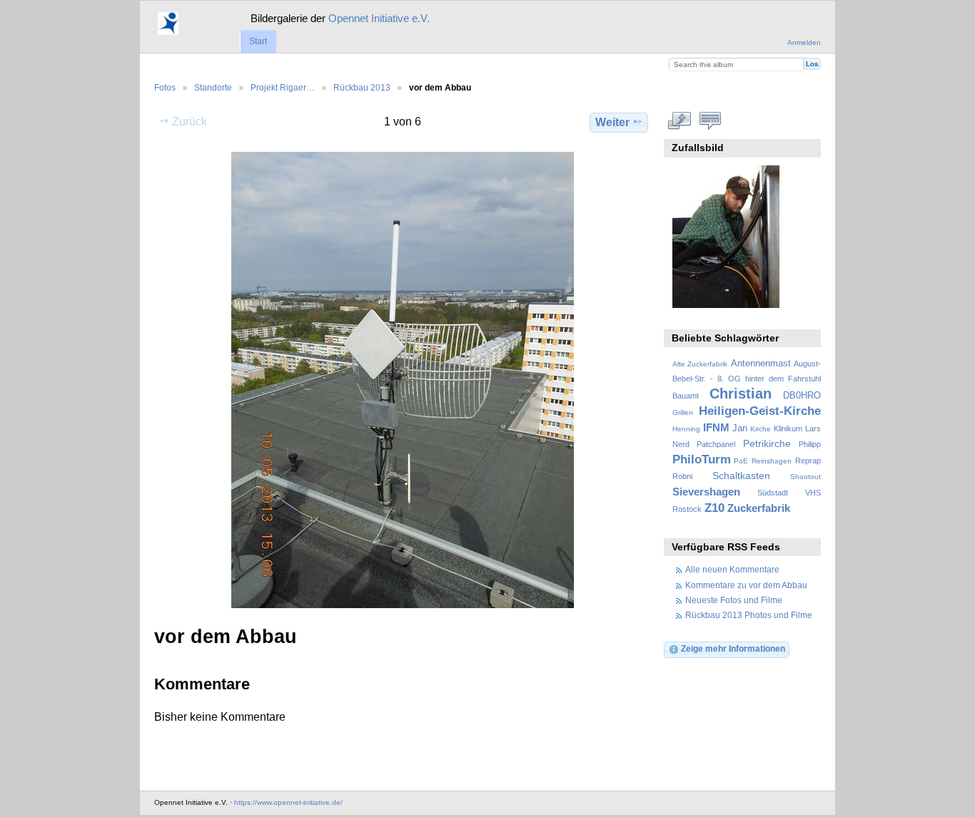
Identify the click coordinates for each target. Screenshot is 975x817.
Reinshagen (772, 461)
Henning (686, 429)
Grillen (682, 412)
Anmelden (804, 42)
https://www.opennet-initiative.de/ (288, 802)
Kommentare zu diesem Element (710, 120)
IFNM (716, 427)
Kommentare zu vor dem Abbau (746, 585)
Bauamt (685, 395)
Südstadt (772, 492)
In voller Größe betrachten (680, 120)
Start (258, 41)
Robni (682, 476)
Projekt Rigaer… (283, 87)
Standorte (213, 87)
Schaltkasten (741, 475)
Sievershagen (706, 491)
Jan (739, 428)
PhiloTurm (701, 459)
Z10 (714, 508)
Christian (740, 393)
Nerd (680, 444)
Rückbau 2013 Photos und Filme (748, 615)
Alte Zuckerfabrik (699, 364)
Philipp (810, 444)
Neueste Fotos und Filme (733, 600)
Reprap (808, 460)
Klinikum (788, 428)
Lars (813, 428)
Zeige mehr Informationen (733, 648)
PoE (741, 461)
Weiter (612, 122)
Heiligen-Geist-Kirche (760, 411)
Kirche (760, 429)
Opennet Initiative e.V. (379, 18)
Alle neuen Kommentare (732, 569)
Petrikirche (767, 443)
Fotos (165, 87)
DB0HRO (802, 396)
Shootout (805, 477)
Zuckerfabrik (758, 508)
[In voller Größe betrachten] (402, 380)
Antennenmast (761, 364)
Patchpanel (716, 444)
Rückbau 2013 (361, 87)
